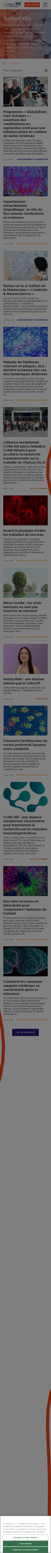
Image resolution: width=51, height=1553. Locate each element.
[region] (25, 1534)
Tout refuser (25, 1544)
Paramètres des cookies (25, 1537)
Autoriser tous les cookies (25, 1550)
